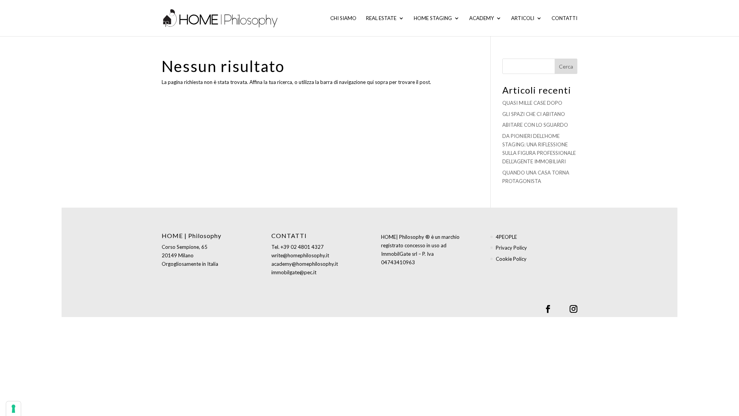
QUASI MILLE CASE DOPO (532, 103)
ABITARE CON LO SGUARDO (535, 125)
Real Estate (381, 18)
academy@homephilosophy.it (304, 264)
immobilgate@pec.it (293, 272)
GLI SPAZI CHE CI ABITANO (533, 114)
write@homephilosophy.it (300, 255)
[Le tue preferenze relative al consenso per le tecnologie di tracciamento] (13, 408)
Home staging (433, 18)
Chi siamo (343, 18)
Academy (481, 18)
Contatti (564, 18)
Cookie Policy (511, 259)
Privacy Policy (511, 248)
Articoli (522, 18)
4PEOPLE (506, 237)
